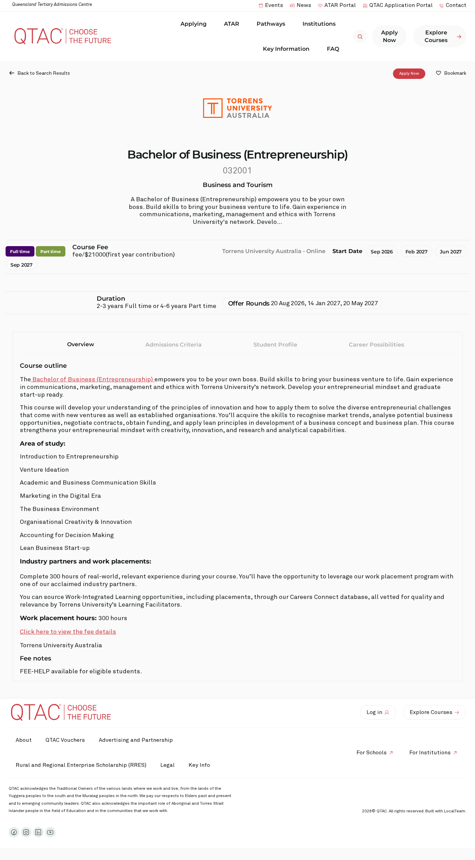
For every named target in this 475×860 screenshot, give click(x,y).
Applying (193, 24)
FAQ (333, 49)
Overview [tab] (80, 344)
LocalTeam (454, 811)
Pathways (271, 24)
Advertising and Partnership (136, 740)
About (24, 740)
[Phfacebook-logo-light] (14, 832)
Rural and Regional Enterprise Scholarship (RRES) (81, 765)
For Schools (371, 752)
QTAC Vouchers (65, 740)
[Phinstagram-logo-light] (26, 832)
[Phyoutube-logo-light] (50, 832)
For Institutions (430, 752)
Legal (167, 765)
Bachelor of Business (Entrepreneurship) (92, 379)
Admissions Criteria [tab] (173, 344)
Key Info (199, 765)
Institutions (319, 24)
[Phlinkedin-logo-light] (38, 832)
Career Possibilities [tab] (376, 344)
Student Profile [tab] (275, 344)
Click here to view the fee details (68, 632)
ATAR (231, 24)
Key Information (286, 49)
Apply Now (409, 74)
